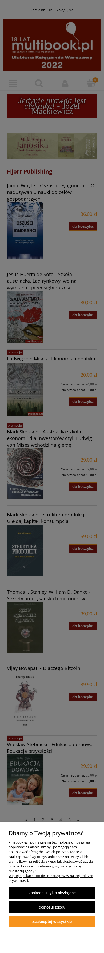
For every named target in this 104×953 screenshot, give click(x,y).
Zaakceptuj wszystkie (52, 921)
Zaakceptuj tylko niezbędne (52, 893)
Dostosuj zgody (52, 907)
